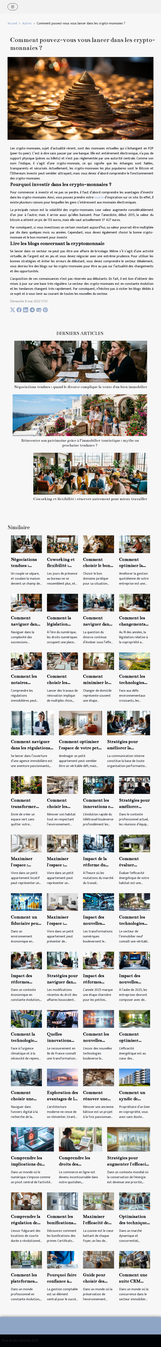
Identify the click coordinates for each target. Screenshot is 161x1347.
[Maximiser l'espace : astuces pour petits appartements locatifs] (26, 843)
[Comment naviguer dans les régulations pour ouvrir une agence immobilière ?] (32, 723)
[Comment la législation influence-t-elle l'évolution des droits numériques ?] (62, 602)
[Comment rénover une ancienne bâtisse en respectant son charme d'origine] (98, 1077)
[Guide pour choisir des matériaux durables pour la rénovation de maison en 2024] (98, 1259)
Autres (27, 23)
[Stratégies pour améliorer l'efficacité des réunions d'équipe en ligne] (134, 785)
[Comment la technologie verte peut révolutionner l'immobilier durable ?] (26, 1019)
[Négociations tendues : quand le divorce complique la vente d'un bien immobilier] (80, 361)
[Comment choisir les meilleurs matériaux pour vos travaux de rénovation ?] (62, 661)
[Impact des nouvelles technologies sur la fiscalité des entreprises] (98, 902)
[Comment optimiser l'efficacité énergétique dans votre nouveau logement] (134, 1019)
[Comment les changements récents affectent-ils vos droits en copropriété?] (134, 602)
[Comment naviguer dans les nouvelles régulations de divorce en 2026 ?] (98, 602)
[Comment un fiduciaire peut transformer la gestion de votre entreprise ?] (26, 902)
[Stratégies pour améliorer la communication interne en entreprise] (128, 723)
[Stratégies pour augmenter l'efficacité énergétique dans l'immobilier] (128, 1139)
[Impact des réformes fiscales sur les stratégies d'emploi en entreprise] (26, 960)
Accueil (12, 23)
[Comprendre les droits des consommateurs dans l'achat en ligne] (80, 1139)
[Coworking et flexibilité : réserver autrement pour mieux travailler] (90, 473)
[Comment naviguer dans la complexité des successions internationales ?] (26, 602)
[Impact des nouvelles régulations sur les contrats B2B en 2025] (134, 960)
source (99, 197)
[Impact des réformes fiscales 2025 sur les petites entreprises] (98, 960)
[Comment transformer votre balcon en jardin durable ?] (26, 785)
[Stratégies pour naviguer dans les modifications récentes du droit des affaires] (62, 960)
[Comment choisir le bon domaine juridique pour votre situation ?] (98, 544)
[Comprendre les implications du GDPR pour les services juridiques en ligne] (32, 1139)
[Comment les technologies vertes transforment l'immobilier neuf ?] (134, 902)
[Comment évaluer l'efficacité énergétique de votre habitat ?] (134, 843)
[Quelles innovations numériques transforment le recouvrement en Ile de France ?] (62, 1019)
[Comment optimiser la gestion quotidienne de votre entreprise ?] (134, 544)
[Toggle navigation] (13, 6)
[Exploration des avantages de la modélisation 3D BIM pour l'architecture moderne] (62, 1077)
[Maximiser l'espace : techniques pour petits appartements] (62, 902)
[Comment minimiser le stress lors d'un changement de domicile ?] (98, 661)
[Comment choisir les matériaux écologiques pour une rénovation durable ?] (62, 785)
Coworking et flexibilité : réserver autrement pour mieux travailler (90, 499)
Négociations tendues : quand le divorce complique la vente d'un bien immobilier (80, 387)
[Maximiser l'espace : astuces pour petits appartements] (62, 843)
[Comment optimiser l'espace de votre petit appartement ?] (80, 723)
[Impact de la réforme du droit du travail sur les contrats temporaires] (98, 843)
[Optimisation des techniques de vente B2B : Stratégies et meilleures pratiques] (134, 1201)
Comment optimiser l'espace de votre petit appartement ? (80, 748)
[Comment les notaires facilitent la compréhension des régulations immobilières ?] (26, 661)
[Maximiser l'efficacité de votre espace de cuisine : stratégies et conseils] (98, 1201)
